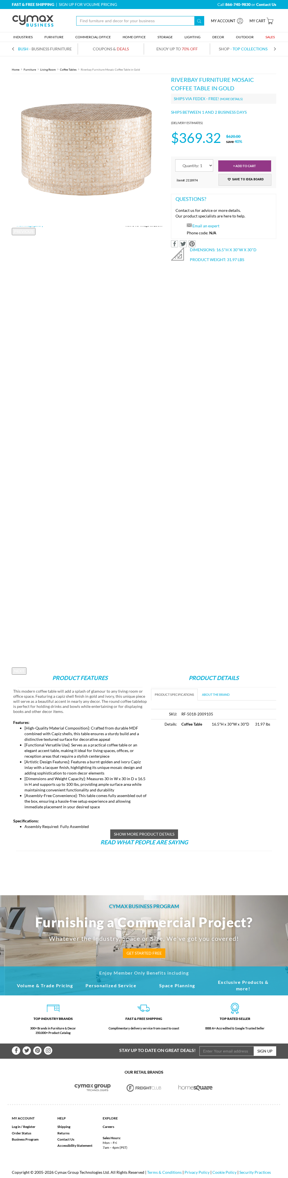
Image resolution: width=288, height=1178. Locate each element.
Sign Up (265, 1051)
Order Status (21, 1133)
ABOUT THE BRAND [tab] (216, 694)
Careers (108, 1127)
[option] (87, 150)
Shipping (63, 1127)
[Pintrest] (37, 1050)
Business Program (25, 1139)
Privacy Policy (197, 1172)
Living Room (48, 69)
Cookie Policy (224, 1172)
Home (15, 69)
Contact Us (65, 1139)
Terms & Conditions (164, 1172)
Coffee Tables (68, 69)
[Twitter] (26, 1050)
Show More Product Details (144, 834)
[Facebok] (16, 1050)
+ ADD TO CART (244, 166)
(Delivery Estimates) (187, 123)
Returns (63, 1133)
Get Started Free (144, 953)
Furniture (30, 69)
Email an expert (205, 225)
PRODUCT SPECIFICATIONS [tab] (174, 694)
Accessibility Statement (75, 1145)
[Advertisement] (198, 774)
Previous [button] (23, 231)
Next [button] (19, 670)
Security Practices (255, 1172)
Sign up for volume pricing (88, 4)
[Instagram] (48, 1050)
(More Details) (231, 99)
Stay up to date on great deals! (157, 1050)
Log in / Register (23, 1127)
